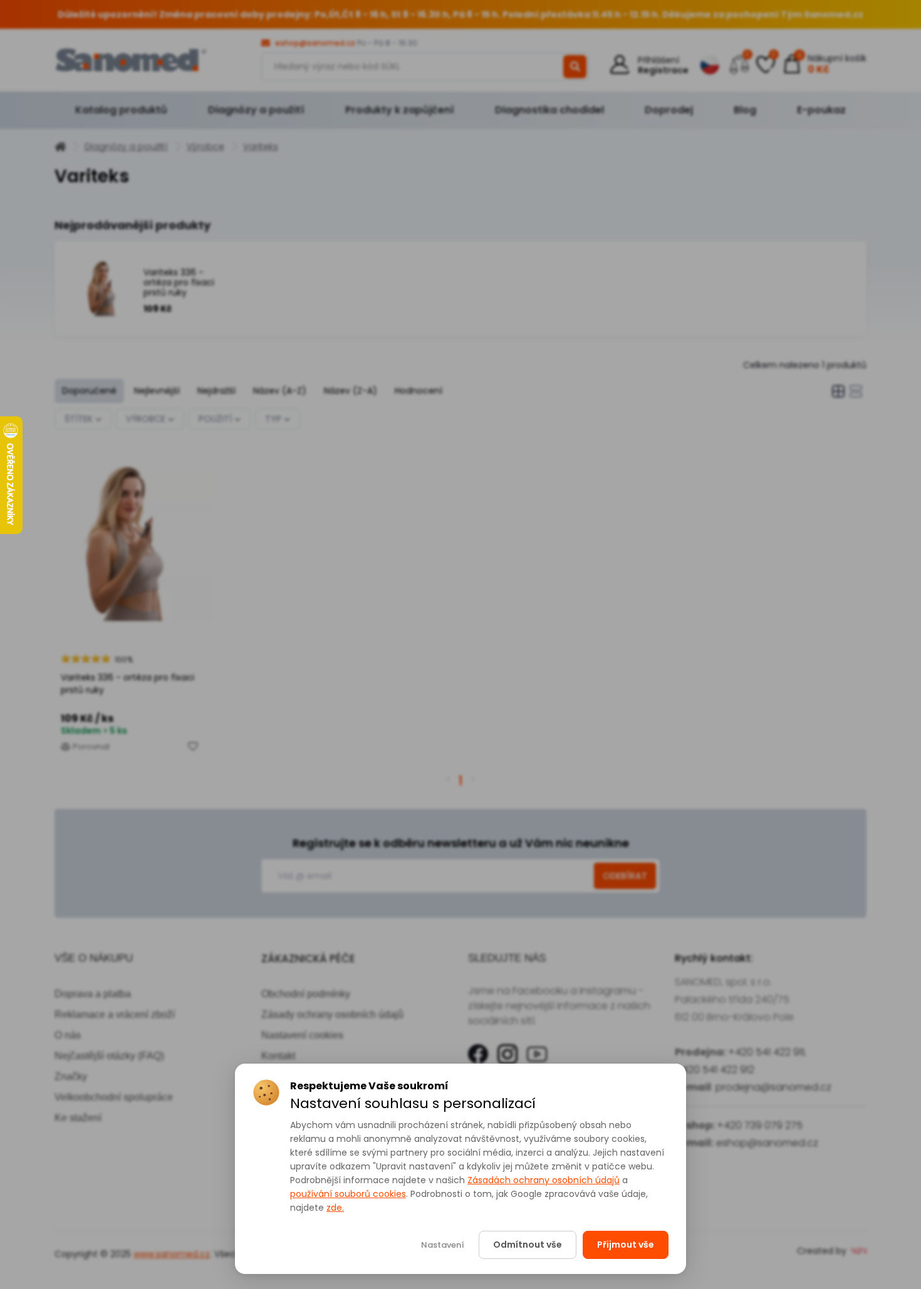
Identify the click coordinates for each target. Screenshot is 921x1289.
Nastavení (442, 1245)
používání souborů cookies (348, 1194)
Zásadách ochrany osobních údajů (543, 1180)
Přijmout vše (625, 1244)
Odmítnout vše (527, 1244)
